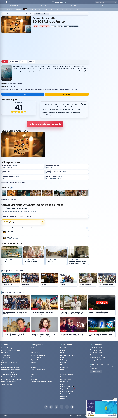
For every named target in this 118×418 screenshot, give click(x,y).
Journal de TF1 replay (7, 372)
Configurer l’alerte (96, 371)
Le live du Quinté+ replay (8, 381)
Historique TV (64, 362)
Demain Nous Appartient (38, 355)
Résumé (5, 61)
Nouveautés (63, 396)
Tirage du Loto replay (7, 348)
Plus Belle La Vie (35, 352)
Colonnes (37, 9)
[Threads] (61, 407)
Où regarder (14, 61)
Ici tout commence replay (8, 364)
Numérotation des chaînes (67, 355)
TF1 (51, 9)
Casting (23, 61)
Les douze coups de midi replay (10, 350)
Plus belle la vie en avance (9, 362)
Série (6, 14)
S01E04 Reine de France (41, 14)
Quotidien (33, 367)
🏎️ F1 (25, 9)
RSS (85, 416)
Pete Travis (13, 86)
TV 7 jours (44, 9)
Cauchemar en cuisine (37, 377)
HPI (32, 350)
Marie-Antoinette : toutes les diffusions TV (17, 216)
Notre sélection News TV (14, 292)
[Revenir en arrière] (12, 2)
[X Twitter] (51, 407)
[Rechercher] (115, 2)
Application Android (97, 350)
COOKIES (78, 416)
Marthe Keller (51, 177)
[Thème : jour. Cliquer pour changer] (9, 2)
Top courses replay (7, 384)
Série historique (15, 14)
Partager (23, 94)
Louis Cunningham (26, 89)
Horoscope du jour (65, 379)
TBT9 (32, 348)
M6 (70, 9)
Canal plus (64, 9)
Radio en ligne (64, 360)
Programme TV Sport (66, 394)
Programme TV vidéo (66, 391)
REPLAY (73, 5)
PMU (61, 384)
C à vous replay (5, 355)
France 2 (57, 9)
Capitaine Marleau (36, 360)
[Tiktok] (67, 407)
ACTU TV (102, 5)
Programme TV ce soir (12, 271)
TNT (3, 9)
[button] (72, 407)
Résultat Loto (64, 381)
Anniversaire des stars (66, 374)
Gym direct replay (6, 360)
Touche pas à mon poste (38, 369)
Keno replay (4, 352)
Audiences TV (64, 350)
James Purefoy (65, 89)
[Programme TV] (3, 14)
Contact (62, 398)
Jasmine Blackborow (51, 89)
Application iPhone (97, 347)
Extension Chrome (97, 352)
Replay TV (63, 357)
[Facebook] (46, 407)
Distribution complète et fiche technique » (14, 182)
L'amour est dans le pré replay (10, 377)
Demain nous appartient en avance (11, 369)
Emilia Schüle (13, 89)
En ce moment (18, 9)
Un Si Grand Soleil (36, 357)
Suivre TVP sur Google (98, 357)
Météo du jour (64, 377)
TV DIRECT (44, 5)
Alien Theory (34, 379)
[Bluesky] (56, 407)
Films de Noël (64, 372)
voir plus (74, 89)
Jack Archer (38, 89)
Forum (62, 352)
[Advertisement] (45, 46)
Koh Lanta (33, 362)
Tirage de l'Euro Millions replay (10, 374)
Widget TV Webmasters (99, 360)
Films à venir (63, 364)
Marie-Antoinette (27, 14)
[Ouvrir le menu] (2, 2)
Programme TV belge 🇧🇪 (67, 386)
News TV (63, 348)
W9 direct (34, 372)
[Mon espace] (6, 2)
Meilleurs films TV (65, 367)
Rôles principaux (10, 162)
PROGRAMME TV (15, 5)
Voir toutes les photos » (8, 200)
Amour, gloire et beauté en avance (11, 379)
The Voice (34, 364)
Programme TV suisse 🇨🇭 (67, 389)
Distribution (4, 89)
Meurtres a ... (34, 374)
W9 (78, 9)
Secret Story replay (7, 357)
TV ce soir (9, 9)
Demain (31, 9)
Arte (74, 9)
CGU (71, 416)
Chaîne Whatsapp (97, 355)
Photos (31, 61)
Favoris (67, 94)
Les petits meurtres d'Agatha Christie (41, 381)
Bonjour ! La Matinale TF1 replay (10, 367)
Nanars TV (63, 369)
